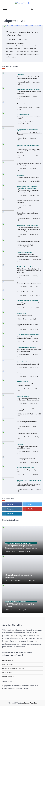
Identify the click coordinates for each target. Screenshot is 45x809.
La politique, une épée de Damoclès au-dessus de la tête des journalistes (28, 398)
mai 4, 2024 (33, 403)
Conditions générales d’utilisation (13, 668)
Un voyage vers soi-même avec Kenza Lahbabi (29, 116)
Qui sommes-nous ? (8, 660)
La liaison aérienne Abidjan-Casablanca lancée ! (26, 383)
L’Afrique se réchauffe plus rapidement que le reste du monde (28, 254)
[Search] (36, 9)
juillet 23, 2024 (34, 295)
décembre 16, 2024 (23, 124)
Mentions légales (7, 664)
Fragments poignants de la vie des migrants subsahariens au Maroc (28, 336)
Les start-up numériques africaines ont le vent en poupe (28, 325)
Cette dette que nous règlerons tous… (29, 283)
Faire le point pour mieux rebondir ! (29, 241)
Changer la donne (22, 373)
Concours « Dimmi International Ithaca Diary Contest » (27, 446)
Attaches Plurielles (24, 82)
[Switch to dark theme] (31, 9)
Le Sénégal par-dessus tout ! (26, 459)
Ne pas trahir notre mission (25, 292)
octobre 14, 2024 (29, 581)
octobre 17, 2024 (35, 195)
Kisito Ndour (12, 39)
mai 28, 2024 (34, 329)
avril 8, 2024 (34, 462)
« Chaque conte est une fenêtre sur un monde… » (29, 91)
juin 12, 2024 (34, 319)
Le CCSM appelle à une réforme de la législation (29, 302)
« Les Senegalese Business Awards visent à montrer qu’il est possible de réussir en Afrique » (28, 228)
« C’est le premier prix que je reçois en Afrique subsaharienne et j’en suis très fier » (28, 149)
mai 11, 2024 (34, 367)
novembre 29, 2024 (24, 551)
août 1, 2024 (34, 286)
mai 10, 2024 (34, 376)
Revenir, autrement (23, 104)
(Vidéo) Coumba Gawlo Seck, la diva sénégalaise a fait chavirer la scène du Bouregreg (29, 269)
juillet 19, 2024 (34, 308)
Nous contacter (7, 672)
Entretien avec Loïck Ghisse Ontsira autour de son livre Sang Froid (28, 76)
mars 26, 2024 (34, 475)
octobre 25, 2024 (35, 181)
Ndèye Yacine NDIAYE (25, 107)
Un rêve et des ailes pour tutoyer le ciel (28, 469)
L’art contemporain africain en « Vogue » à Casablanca (27, 422)
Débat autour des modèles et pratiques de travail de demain (29, 349)
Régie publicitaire (8, 676)
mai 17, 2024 (34, 342)
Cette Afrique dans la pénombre (27, 433)
